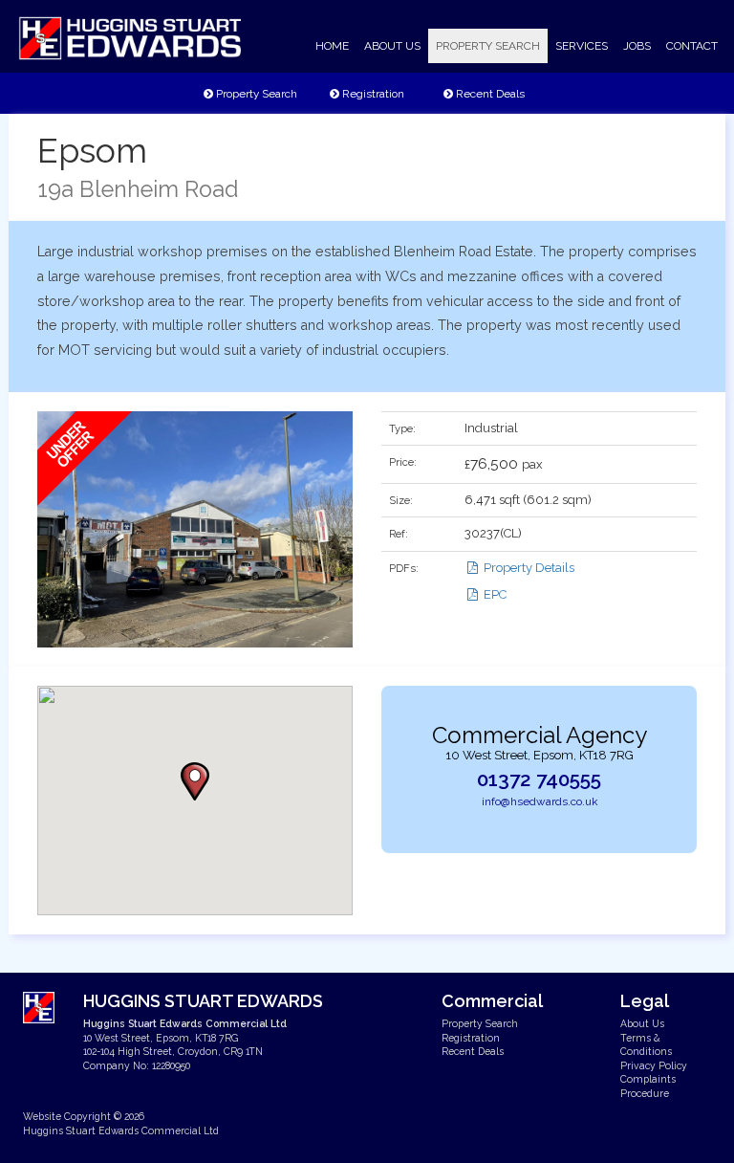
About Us (642, 1023)
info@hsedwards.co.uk (539, 801)
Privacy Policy (653, 1065)
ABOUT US (392, 46)
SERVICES (581, 46)
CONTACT (692, 46)
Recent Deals (489, 93)
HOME (332, 46)
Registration (371, 93)
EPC (494, 594)
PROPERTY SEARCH (488, 46)
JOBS (637, 46)
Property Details (527, 567)
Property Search (255, 93)
